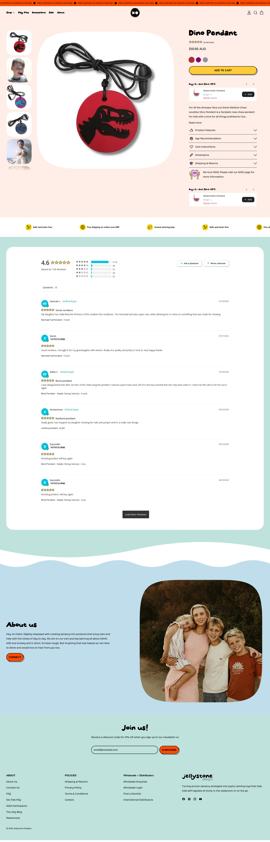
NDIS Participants (16, 805)
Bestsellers (39, 13)
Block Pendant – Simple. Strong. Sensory (60, 393)
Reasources (13, 817)
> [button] (135, 514)
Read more (195, 122)
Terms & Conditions (76, 793)
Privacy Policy (73, 787)
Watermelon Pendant (214, 90)
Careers (69, 799)
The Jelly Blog (14, 811)
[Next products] (253, 84)
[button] (255, 12)
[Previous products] (246, 84)
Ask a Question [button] (191, 263)
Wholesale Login (133, 787)
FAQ (8, 793)
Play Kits (23, 13)
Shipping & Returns (76, 781)
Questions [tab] (48, 287)
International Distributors (138, 799)
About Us (11, 781)
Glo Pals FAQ (13, 799)
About (60, 13)
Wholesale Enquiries (135, 781)
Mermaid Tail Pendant (51, 319)
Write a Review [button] (218, 263)
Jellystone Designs (22, 828)
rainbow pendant (49, 428)
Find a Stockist (132, 793)
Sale (51, 13)
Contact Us (12, 787)
